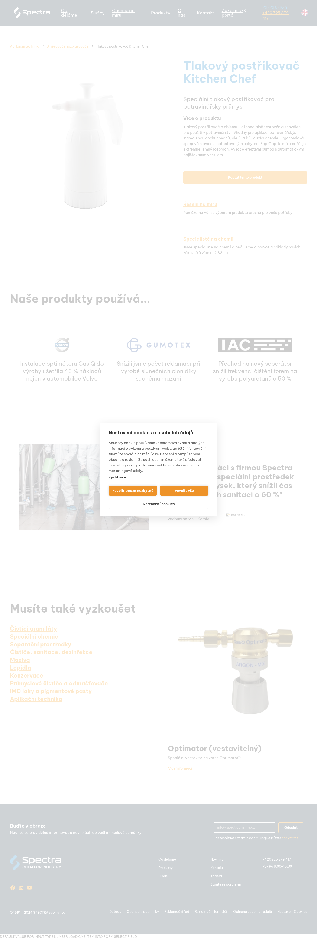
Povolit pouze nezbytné (132, 490)
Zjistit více (117, 477)
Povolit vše (184, 490)
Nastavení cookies (159, 503)
